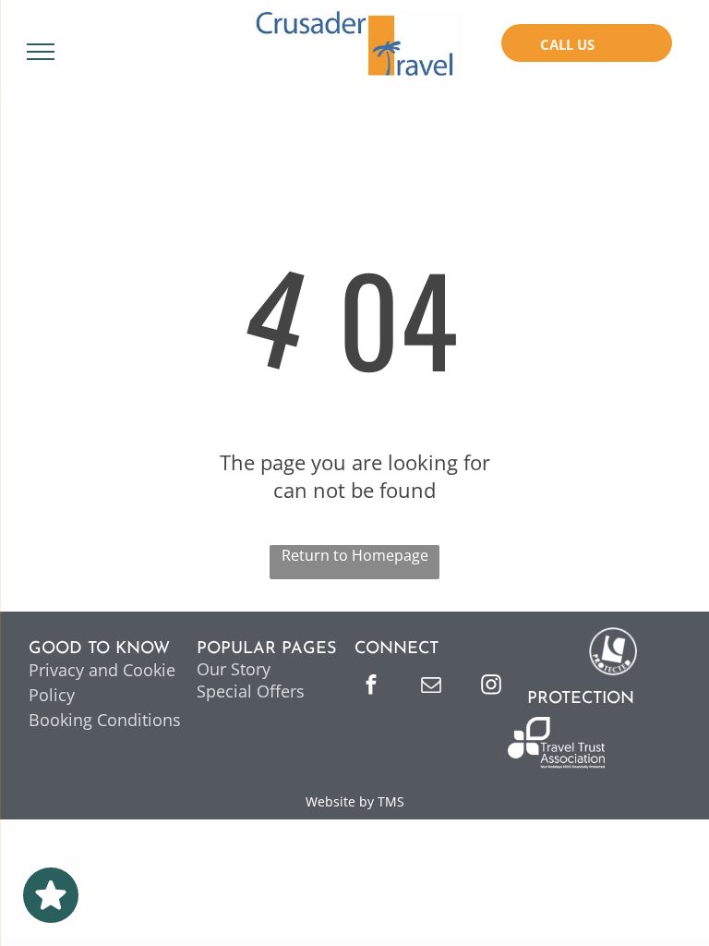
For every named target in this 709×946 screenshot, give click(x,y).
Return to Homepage (355, 555)
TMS (391, 801)
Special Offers (251, 691)
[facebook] (371, 687)
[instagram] (491, 687)
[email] (431, 687)
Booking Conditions (105, 720)
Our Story (233, 669)
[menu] (41, 52)
